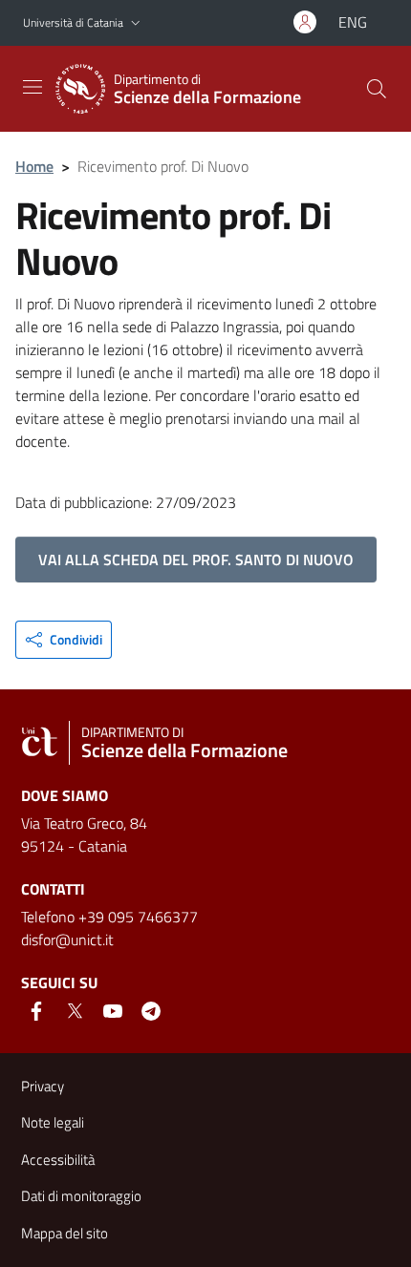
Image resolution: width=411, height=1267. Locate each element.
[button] (135, 23)
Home (34, 166)
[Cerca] (376, 88)
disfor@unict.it (67, 939)
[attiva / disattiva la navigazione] (32, 86)
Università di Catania (73, 22)
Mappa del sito (64, 1233)
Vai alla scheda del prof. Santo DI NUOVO (196, 559)
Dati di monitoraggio (81, 1196)
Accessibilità (58, 1160)
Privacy (42, 1086)
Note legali (52, 1122)
